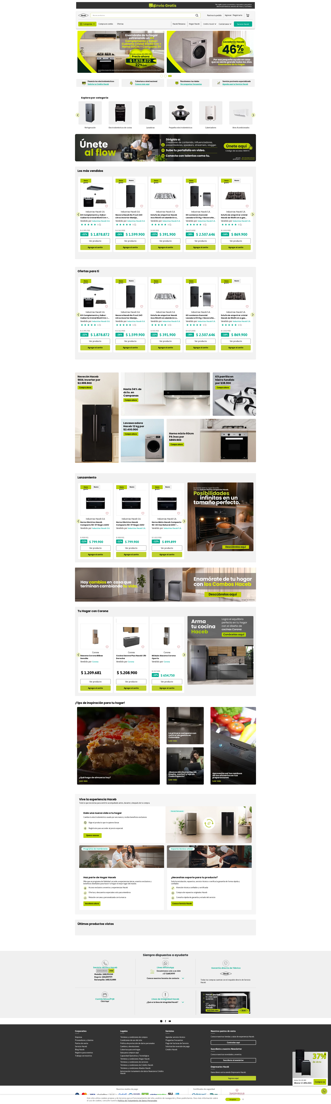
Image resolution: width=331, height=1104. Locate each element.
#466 (111, 971)
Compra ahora (85, 388)
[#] (161, 1021)
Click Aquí (105, 1001)
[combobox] (145, 15)
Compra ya (320, 1082)
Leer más (83, 781)
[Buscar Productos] (197, 15)
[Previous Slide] (80, 51)
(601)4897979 (107, 977)
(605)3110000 (111, 980)
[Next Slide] (250, 51)
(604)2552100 (108, 974)
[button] (214, 15)
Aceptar (233, 1099)
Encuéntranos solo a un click (169, 972)
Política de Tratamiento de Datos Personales (137, 1100)
